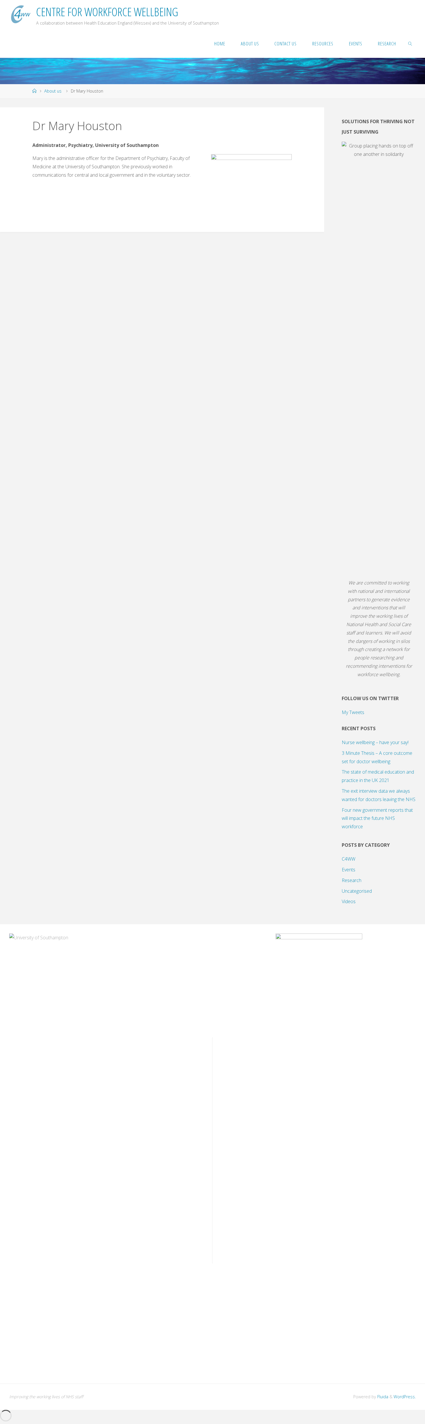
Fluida (382, 1396)
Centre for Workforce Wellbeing (107, 12)
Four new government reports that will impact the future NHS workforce (377, 818)
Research (351, 880)
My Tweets (353, 712)
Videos (349, 901)
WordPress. (404, 1396)
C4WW (348, 859)
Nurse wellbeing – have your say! (375, 742)
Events (348, 869)
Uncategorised (357, 891)
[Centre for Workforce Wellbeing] (20, 14)
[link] (410, 43)
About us (53, 91)
